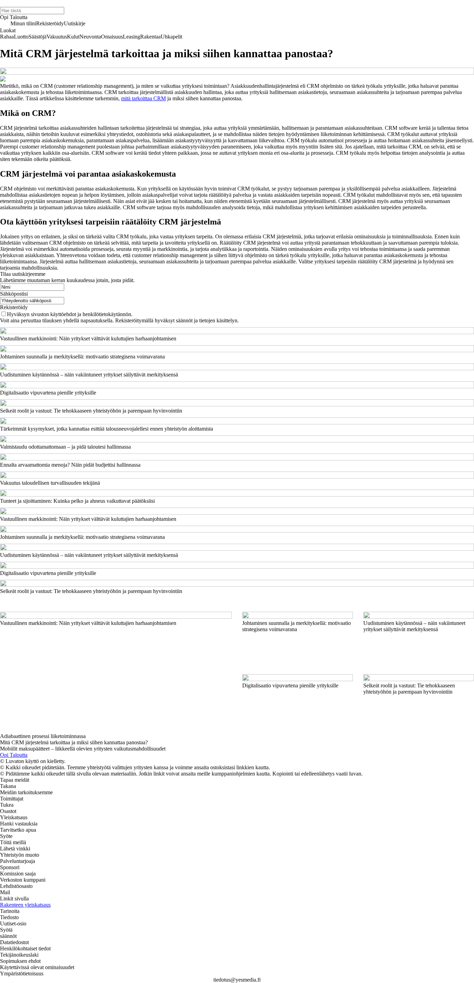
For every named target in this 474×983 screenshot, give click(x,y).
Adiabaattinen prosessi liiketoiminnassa (43, 736)
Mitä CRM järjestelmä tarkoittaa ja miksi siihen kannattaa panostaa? (74, 742)
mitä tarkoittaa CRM (143, 98)
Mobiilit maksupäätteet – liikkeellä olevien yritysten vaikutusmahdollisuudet (83, 749)
